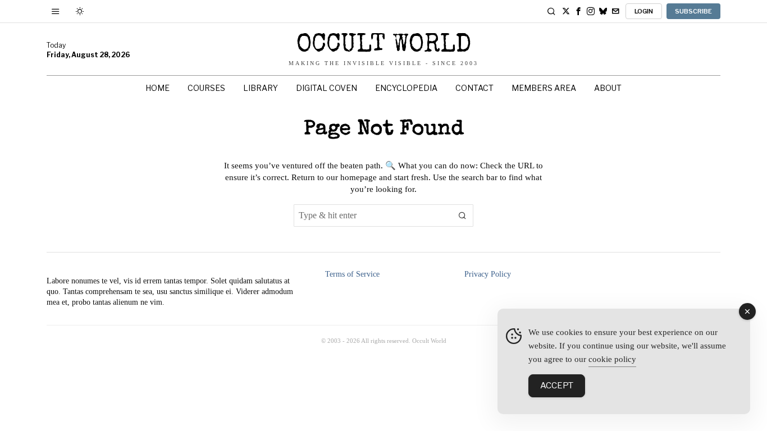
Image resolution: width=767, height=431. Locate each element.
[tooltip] (566, 11)
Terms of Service (352, 274)
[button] (462, 215)
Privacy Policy (487, 274)
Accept (556, 385)
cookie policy (612, 359)
